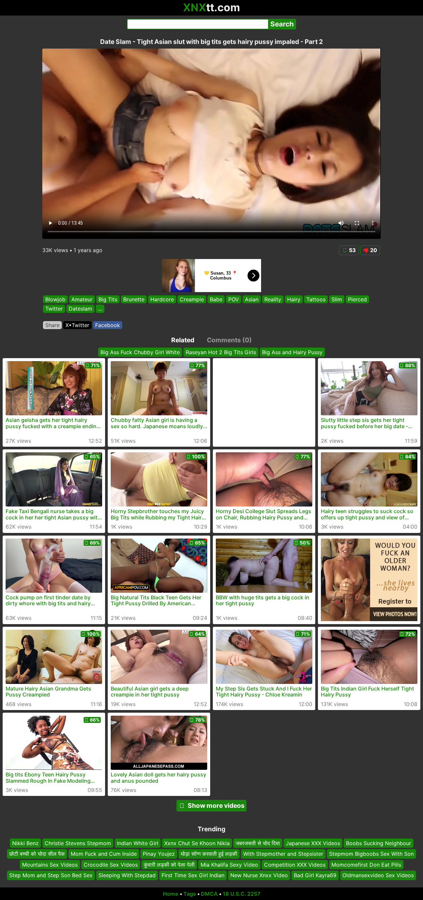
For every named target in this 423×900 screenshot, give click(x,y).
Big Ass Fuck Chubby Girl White (140, 352)
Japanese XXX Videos (313, 843)
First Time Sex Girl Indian (193, 875)
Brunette (133, 299)
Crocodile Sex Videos (111, 864)
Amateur (82, 299)
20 (373, 250)
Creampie (192, 299)
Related (182, 340)
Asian (251, 299)
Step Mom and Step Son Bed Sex (51, 875)
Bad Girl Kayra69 (315, 875)
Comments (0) (229, 340)
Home (170, 894)
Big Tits (107, 299)
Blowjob (55, 299)
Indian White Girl (137, 843)
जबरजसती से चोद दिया (258, 843)
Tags (189, 894)
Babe (216, 299)
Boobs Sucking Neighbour (378, 843)
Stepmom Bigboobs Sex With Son (371, 853)
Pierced (357, 299)
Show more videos (216, 805)
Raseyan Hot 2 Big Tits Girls (221, 352)
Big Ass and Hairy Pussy (292, 352)
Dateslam (80, 309)
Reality (272, 299)
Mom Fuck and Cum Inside (104, 853)
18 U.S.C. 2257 (241, 894)
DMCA (209, 894)
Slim (336, 299)
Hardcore (162, 299)
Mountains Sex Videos (50, 864)
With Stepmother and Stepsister (283, 853)
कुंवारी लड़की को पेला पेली (169, 864)
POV (233, 299)
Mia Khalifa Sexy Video (229, 864)
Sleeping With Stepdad (127, 875)
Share (52, 325)
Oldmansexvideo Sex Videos (378, 875)
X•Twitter (77, 325)
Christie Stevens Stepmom (78, 843)
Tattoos (316, 299)
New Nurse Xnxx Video (259, 875)
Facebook (107, 325)
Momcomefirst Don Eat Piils (366, 864)
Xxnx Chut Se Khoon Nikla (197, 843)
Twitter (54, 309)
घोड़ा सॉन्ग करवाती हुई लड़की (209, 853)
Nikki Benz (25, 843)
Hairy (293, 299)
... (100, 309)
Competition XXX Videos (295, 864)
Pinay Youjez (159, 853)
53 (352, 250)
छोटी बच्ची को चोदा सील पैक (37, 853)
